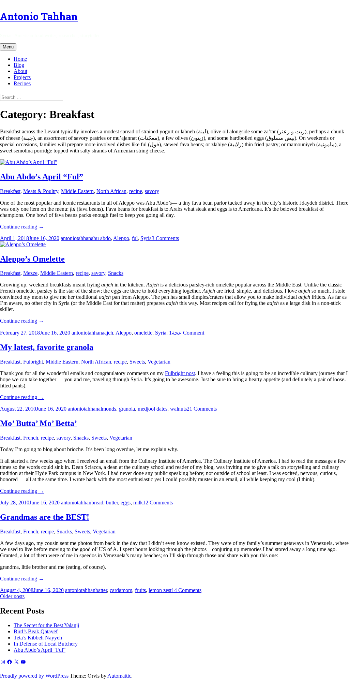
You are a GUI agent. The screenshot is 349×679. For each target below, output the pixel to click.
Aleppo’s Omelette (32, 258)
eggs (126, 502)
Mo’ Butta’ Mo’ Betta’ (38, 423)
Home (20, 59)
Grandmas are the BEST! (44, 517)
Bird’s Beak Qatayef (36, 631)
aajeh (107, 333)
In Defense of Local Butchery (46, 644)
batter (101, 590)
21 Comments (202, 409)
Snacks (115, 273)
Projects (22, 77)
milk (138, 502)
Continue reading (22, 227)
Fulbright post (180, 373)
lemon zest (160, 590)
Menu (8, 46)
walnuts (178, 409)
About (20, 71)
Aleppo (121, 238)
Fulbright (33, 362)
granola (127, 409)
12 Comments (158, 502)
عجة (177, 333)
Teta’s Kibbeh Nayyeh (38, 637)
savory (152, 191)
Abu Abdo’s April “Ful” (41, 176)
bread (97, 502)
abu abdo (101, 238)
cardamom (121, 590)
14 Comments (186, 590)
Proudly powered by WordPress (34, 676)
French (30, 438)
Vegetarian (159, 362)
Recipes (22, 83)
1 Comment (186, 333)
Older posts (12, 596)
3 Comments (165, 238)
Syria (146, 238)
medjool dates (152, 409)
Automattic (119, 676)
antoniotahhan (76, 238)
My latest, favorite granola (46, 347)
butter (112, 502)
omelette (143, 333)
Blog (19, 65)
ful (135, 238)
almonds (107, 409)
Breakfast (10, 191)
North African (111, 191)
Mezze (30, 273)
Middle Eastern (77, 191)
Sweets (137, 362)
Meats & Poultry (40, 191)
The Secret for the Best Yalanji (46, 625)
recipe (135, 191)
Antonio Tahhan (39, 16)
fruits (140, 590)
